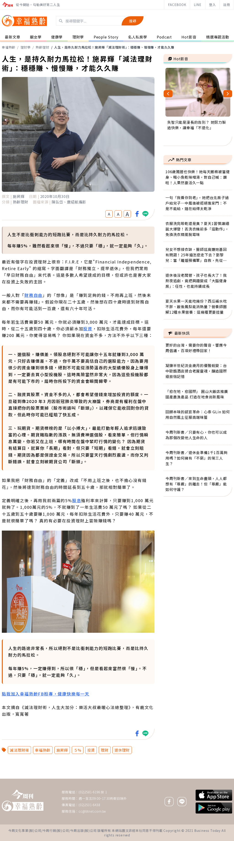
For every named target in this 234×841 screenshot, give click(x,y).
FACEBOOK (177, 4)
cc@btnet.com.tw (92, 811)
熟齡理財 (42, 47)
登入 (212, 4)
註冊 (226, 4)
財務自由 (33, 295)
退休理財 (122, 750)
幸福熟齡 (8, 47)
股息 (76, 500)
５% (77, 750)
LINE (198, 4)
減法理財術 (19, 750)
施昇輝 (62, 750)
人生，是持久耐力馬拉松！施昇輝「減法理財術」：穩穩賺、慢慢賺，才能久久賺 (114, 47)
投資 (87, 328)
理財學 (26, 47)
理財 (105, 750)
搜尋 (132, 21)
